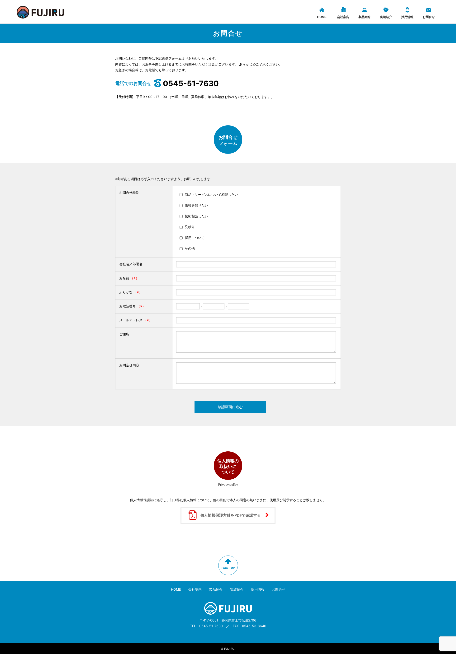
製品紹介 (364, 17)
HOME (322, 17)
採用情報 (407, 17)
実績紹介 (386, 17)
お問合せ (429, 17)
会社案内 (343, 17)
